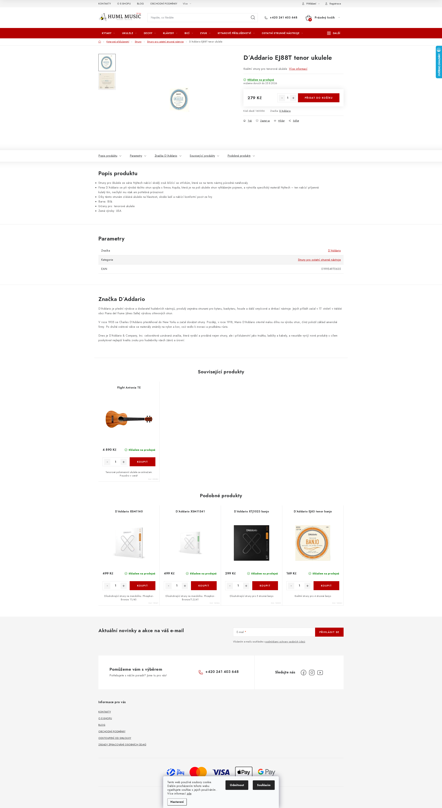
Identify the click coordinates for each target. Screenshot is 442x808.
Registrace (335, 3)
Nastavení (177, 802)
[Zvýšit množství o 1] (293, 98)
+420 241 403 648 (283, 17)
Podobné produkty (239, 156)
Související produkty (202, 156)
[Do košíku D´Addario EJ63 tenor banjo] (326, 585)
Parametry (136, 156)
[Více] (334, 33)
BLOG (140, 3)
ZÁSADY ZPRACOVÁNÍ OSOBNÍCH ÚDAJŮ (122, 744)
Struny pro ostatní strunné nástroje (319, 260)
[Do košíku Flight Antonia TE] (142, 461)
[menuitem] (108, 33)
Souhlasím (263, 785)
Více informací (298, 69)
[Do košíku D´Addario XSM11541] (204, 585)
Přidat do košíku (319, 98)
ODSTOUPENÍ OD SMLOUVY (114, 738)
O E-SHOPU (124, 3)
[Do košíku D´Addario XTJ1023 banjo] (265, 585)
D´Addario (285, 111)
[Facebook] (303, 672)
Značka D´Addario (166, 156)
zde (189, 794)
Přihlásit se (329, 632)
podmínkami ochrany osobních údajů (285, 641)
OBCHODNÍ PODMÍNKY (163, 3)
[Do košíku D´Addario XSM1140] (142, 585)
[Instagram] (312, 672)
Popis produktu (107, 156)
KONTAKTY (104, 3)
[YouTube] (320, 672)
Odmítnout (237, 785)
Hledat (253, 17)
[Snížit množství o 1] (282, 98)
